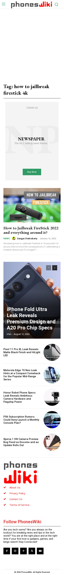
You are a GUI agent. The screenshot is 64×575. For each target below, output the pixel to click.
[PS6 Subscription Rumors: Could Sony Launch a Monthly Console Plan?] (52, 419)
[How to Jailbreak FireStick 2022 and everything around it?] (32, 205)
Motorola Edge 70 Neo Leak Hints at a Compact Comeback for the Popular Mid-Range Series (21, 375)
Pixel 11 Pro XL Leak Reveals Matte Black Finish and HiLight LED (21, 352)
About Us (14, 487)
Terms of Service (19, 505)
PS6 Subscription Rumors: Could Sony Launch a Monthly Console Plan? (21, 419)
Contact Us (15, 499)
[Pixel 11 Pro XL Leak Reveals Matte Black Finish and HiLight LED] (52, 352)
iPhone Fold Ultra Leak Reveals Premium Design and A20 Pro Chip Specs (31, 318)
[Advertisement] (32, 43)
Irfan (9, 334)
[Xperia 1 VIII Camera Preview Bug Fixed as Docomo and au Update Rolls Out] (52, 442)
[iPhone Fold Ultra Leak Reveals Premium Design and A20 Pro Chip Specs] (32, 300)
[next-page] (54, 267)
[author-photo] (14, 238)
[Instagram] (15, 551)
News (6, 238)
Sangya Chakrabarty (27, 238)
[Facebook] (6, 551)
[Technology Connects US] (31, 4)
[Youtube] (40, 551)
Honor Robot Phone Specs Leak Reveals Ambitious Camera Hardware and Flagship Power (19, 397)
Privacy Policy (17, 493)
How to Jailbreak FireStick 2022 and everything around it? (30, 230)
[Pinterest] (23, 551)
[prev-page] (48, 267)
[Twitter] (32, 551)
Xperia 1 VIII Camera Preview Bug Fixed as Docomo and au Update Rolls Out (21, 442)
